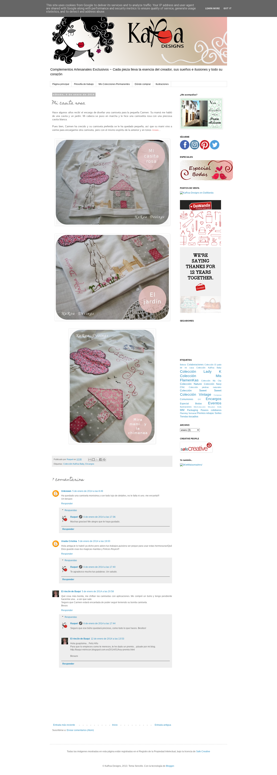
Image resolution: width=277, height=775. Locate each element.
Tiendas (184, 416)
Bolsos (183, 364)
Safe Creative (203, 751)
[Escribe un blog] (93, 459)
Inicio (115, 725)
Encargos (89, 464)
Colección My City (211, 380)
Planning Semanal (188, 413)
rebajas (210, 413)
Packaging (192, 410)
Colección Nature (191, 383)
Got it (227, 8)
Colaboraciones (195, 364)
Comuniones (186, 399)
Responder (67, 503)
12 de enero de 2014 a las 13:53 (107, 638)
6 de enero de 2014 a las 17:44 (99, 623)
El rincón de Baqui (71, 591)
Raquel (74, 517)
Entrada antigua (163, 725)
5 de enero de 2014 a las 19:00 (94, 541)
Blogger (170, 766)
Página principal (60, 84)
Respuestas (71, 510)
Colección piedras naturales (205, 387)
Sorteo (218, 413)
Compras (217, 395)
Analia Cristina (69, 541)
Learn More (212, 8)
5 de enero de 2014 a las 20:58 (98, 591)
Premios (201, 413)
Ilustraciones (162, 84)
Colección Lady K (200, 371)
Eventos (214, 403)
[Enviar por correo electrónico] (90, 459)
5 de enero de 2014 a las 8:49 (87, 491)
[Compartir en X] (97, 459)
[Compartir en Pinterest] (104, 459)
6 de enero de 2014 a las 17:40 (99, 567)
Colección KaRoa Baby (73, 464)
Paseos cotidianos (211, 410)
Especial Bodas (191, 403)
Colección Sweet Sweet (200, 390)
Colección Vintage (195, 394)
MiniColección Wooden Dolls (207, 407)
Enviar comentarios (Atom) (80, 730)
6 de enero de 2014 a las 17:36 (99, 517)
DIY (199, 399)
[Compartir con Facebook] (101, 459)
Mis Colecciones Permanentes (114, 84)
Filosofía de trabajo (84, 84)
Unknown (66, 491)
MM (182, 410)
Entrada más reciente (64, 725)
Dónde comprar (143, 84)
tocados (193, 416)
